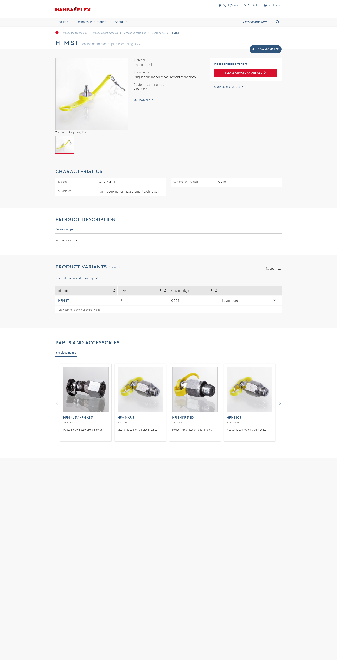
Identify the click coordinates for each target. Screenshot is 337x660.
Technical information (91, 22)
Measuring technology (75, 32)
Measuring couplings (135, 32)
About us (121, 22)
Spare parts (158, 32)
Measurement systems (105, 32)
